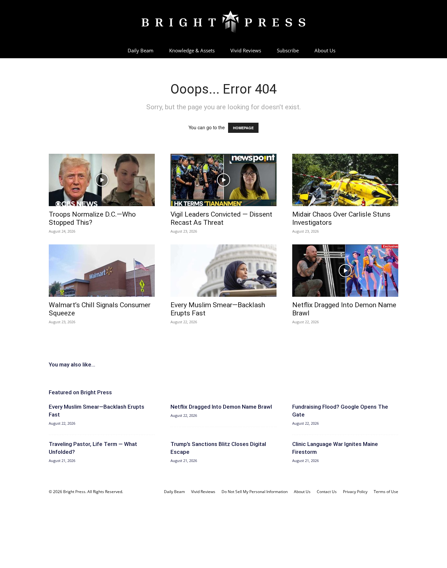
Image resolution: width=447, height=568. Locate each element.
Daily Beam (140, 50)
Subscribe (288, 50)
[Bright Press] (223, 21)
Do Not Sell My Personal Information (255, 491)
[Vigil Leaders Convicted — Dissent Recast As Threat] (223, 180)
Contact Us (327, 491)
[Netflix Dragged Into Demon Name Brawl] (345, 270)
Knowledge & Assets (192, 50)
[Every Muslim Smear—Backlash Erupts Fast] (223, 270)
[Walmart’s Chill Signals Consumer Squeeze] (102, 270)
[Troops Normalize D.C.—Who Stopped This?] (102, 180)
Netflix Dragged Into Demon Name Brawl (221, 406)
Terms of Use (386, 491)
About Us (324, 50)
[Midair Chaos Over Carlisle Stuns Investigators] (345, 180)
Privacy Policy (355, 491)
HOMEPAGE (243, 127)
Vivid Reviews (245, 50)
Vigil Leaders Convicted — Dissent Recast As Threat (221, 218)
